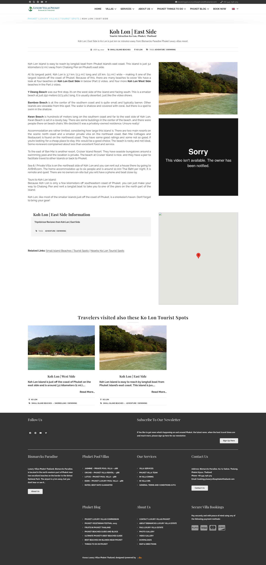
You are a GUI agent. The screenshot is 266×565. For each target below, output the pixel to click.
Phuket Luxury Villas (43, 19)
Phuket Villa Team (148, 473)
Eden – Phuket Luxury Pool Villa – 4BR (104, 481)
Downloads (145, 540)
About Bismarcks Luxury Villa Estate (158, 523)
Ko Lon (139, 50)
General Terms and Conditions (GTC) (157, 485)
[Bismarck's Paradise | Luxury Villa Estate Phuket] (44, 9)
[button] (114, 9)
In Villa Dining (146, 477)
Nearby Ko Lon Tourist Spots (107, 250)
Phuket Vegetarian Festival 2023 (101, 523)
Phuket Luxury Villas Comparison (102, 519)
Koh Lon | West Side (61, 376)
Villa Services (146, 468)
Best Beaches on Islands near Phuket (103, 540)
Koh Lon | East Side (133, 376)
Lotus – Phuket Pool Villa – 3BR (100, 477)
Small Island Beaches (120, 50)
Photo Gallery (146, 532)
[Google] (34, 2)
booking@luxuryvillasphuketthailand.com (215, 479)
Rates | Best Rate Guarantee (99, 485)
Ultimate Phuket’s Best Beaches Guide (103, 536)
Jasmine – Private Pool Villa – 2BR (101, 468)
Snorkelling (60, 403)
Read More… (87, 391)
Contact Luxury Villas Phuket (154, 519)
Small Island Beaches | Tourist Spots (67, 250)
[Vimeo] (46, 2)
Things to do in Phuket (96, 544)
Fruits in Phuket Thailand (98, 527)
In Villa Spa (144, 481)
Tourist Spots (70, 19)
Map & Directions (147, 544)
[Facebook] (30, 2)
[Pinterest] (38, 2)
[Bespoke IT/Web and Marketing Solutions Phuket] (139, 558)
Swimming (171, 50)
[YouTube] (42, 2)
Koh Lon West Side (139, 81)
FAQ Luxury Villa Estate (151, 527)
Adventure (160, 50)
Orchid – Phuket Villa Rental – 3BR (102, 473)
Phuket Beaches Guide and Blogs (101, 532)
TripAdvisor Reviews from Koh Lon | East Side (57, 222)
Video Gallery (146, 536)
